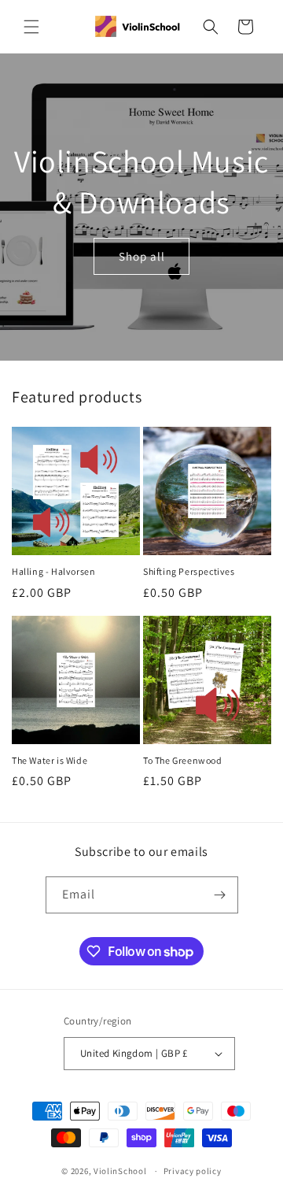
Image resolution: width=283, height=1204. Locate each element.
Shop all (142, 255)
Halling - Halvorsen (53, 571)
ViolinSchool (120, 1170)
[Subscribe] (220, 894)
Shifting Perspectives (189, 571)
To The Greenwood (182, 760)
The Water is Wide (49, 760)
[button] (31, 26)
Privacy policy (193, 1170)
